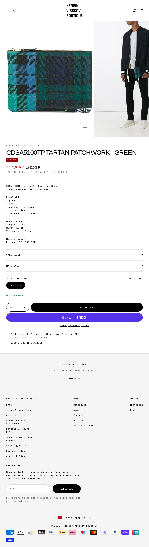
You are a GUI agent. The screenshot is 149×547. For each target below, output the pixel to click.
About (77, 409)
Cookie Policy (15, 456)
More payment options (74, 325)
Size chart (135, 278)
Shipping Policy (17, 445)
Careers (11, 415)
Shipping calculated (39, 172)
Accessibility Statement (15, 422)
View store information (27, 342)
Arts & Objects (83, 425)
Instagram (136, 404)
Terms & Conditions (19, 409)
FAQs (9, 404)
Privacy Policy (16, 450)
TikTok (134, 409)
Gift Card (79, 420)
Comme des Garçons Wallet (23, 145)
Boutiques (79, 404)
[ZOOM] (85, 128)
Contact (78, 415)
